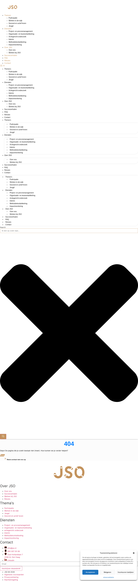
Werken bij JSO (15, 53)
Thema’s (7, 15)
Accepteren (90, 572)
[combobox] (69, 230)
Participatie (13, 18)
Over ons (12, 50)
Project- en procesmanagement (21, 31)
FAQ (6, 58)
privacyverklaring (108, 577)
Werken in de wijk (15, 21)
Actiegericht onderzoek (17, 37)
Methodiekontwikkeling (17, 42)
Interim (11, 39)
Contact (7, 63)
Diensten (7, 29)
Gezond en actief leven (17, 23)
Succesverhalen (10, 55)
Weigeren (107, 572)
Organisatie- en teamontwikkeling (21, 34)
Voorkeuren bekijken (126, 572)
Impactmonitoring (15, 45)
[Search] (3, 436)
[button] (134, 553)
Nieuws (7, 60)
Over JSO (8, 47)
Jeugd (11, 26)
